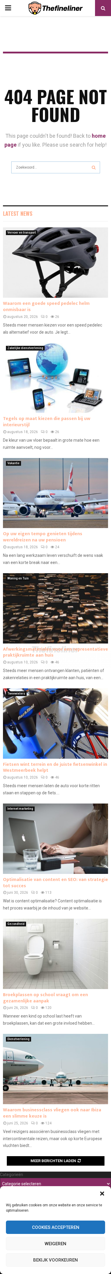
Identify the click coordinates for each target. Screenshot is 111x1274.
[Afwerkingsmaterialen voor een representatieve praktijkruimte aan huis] (55, 608)
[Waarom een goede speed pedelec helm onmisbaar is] (55, 262)
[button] (102, 1194)
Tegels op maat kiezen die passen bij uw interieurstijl (46, 422)
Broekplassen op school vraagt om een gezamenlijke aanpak (45, 998)
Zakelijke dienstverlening (25, 348)
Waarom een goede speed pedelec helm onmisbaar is (46, 307)
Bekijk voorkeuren (55, 1260)
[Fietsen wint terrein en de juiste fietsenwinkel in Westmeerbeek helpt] (55, 723)
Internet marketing (20, 808)
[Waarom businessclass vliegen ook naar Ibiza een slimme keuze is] (55, 1069)
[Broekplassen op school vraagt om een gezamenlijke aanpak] (55, 954)
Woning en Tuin (18, 578)
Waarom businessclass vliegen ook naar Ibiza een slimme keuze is (52, 1113)
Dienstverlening (18, 1039)
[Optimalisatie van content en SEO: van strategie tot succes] (55, 839)
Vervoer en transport (21, 232)
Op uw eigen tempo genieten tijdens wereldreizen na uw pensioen (42, 537)
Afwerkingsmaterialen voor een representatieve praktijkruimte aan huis (55, 652)
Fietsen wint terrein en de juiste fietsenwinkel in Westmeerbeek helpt (55, 767)
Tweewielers (16, 693)
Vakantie (13, 463)
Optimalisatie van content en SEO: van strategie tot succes (55, 883)
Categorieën (11, 1174)
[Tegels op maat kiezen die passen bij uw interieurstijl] (55, 378)
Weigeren (55, 1243)
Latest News (17, 213)
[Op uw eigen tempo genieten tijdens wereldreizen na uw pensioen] (55, 493)
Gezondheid (16, 924)
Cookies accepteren (55, 1227)
